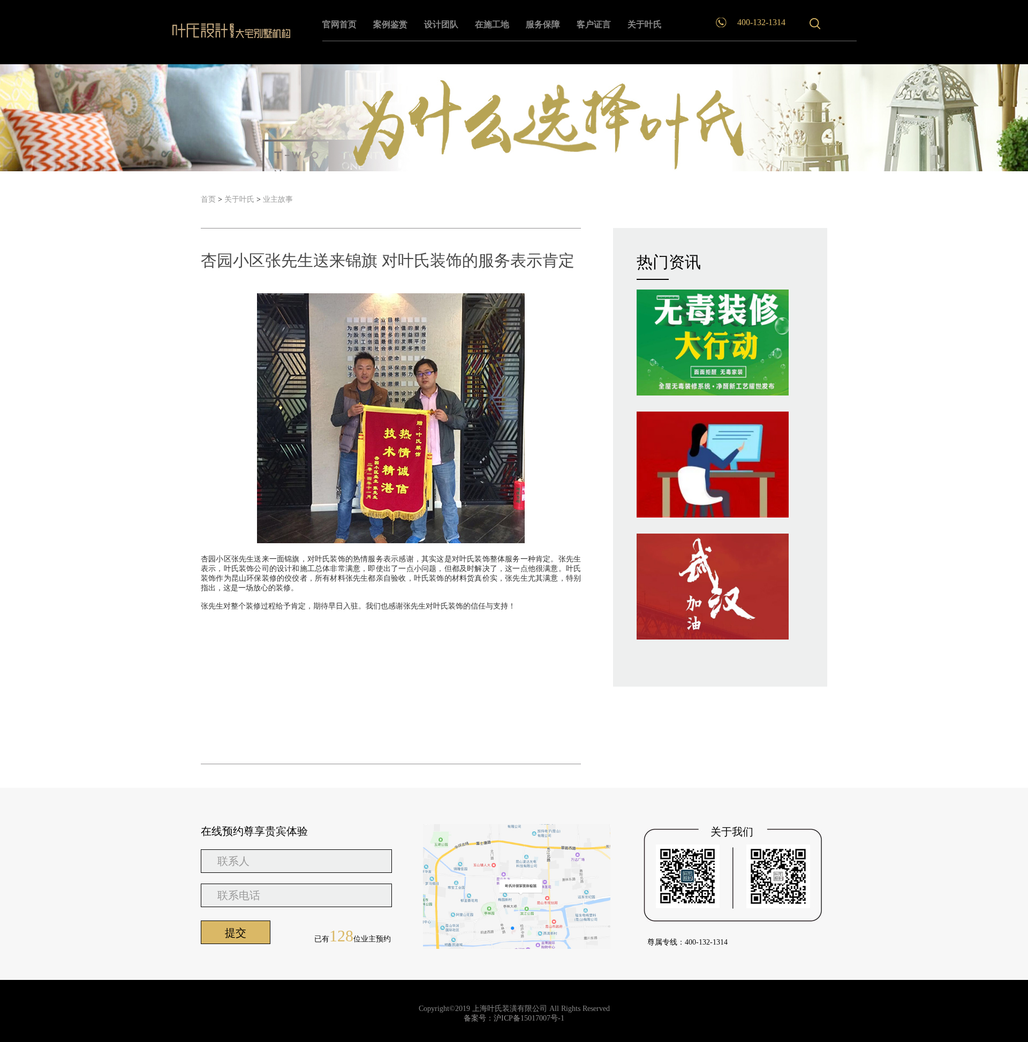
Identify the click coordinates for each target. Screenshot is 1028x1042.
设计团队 (441, 24)
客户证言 (594, 24)
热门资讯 (669, 262)
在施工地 (492, 24)
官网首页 (339, 24)
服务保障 (543, 24)
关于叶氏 (645, 24)
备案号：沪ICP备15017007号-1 (514, 1018)
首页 (208, 199)
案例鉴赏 (390, 24)
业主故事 (278, 199)
